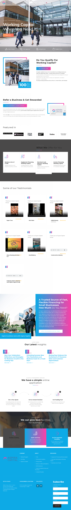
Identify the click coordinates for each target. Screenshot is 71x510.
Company (55, 500)
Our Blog (23, 459)
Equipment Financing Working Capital (27, 162)
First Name (55, 486)
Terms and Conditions (40, 459)
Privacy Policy (39, 461)
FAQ (37, 457)
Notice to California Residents (42, 463)
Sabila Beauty (53, 221)
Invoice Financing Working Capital (58, 162)
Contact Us (41, 2)
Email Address (56, 495)
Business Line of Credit (56, 462)
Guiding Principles (40, 472)
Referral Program (24, 457)
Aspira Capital (25, 2)
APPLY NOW (8, 35)
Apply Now (64, 2)
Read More (6, 362)
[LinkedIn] (41, 485)
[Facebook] (37, 485)
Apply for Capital (24, 461)
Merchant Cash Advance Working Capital (42, 163)
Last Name (55, 490)
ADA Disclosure (39, 466)
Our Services (34, 2)
